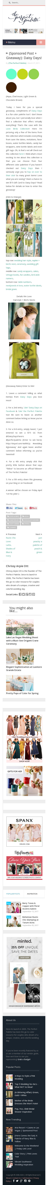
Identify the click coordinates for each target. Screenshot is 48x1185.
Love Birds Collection (17, 128)
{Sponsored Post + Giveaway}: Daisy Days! (24, 55)
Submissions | (28, 1178)
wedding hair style (22, 260)
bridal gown (11, 289)
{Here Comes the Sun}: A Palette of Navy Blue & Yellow (26, 1138)
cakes (35, 271)
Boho (9, 917)
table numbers (24, 282)
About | (9, 1178)
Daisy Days (36, 110)
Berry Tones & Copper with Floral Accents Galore (30, 906)
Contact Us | (17, 1178)
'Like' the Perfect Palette (30, 411)
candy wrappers (24, 271)
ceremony (21, 264)
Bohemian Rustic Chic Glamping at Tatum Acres (30, 920)
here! (21, 153)
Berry (8, 903)
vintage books (12, 274)
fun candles (25, 274)
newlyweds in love (14, 285)
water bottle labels (32, 285)
